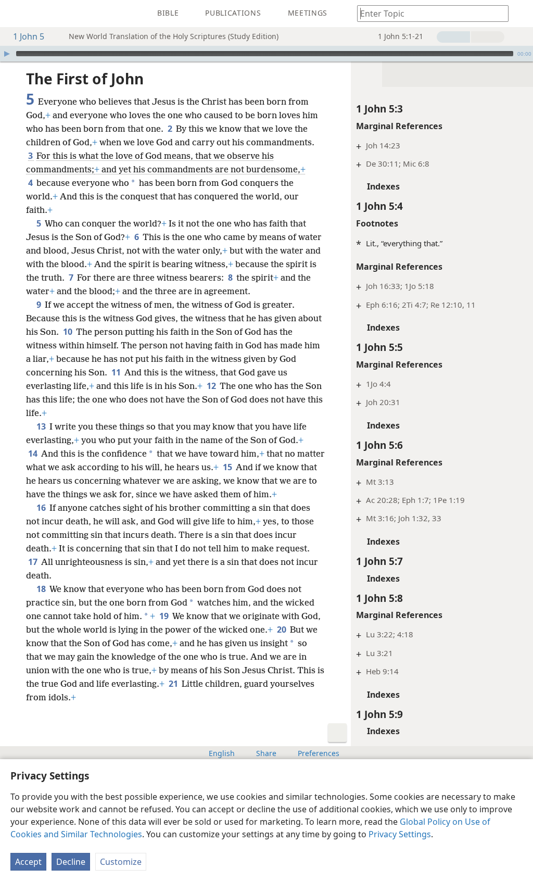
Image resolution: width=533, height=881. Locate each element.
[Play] (7, 53)
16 (41, 507)
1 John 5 (28, 36)
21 (174, 683)
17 (33, 562)
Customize (121, 861)
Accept (28, 861)
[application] (266, 53)
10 (68, 331)
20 (282, 629)
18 (41, 589)
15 (228, 467)
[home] (15, 13)
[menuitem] (15, 13)
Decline (70, 861)
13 (41, 426)
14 (33, 453)
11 (116, 372)
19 (164, 616)
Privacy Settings (400, 834)
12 (212, 386)
